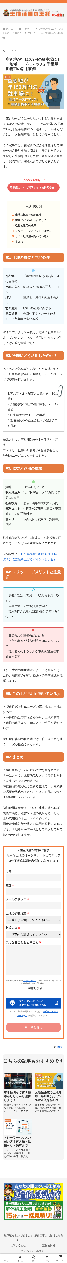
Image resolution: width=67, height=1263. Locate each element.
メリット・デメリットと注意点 (33, 230)
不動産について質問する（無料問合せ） (33, 187)
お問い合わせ (18, 1245)
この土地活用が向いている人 (32, 236)
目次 (28, 206)
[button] (60, 764)
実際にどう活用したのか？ (31, 220)
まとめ (19, 241)
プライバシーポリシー (29, 981)
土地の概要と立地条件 (28, 214)
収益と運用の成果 (25, 225)
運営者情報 (48, 1245)
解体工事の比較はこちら (48, 1235)
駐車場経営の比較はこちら (18, 1238)
